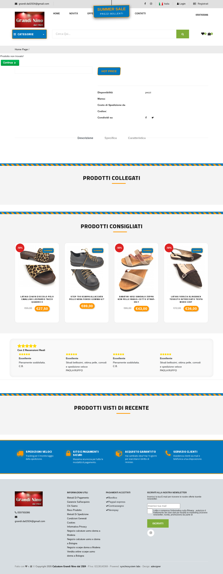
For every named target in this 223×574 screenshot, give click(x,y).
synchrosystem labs (130, 566)
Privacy (190, 510)
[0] (202, 34)
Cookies (71, 522)
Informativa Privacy (77, 526)
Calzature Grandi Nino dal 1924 (69, 566)
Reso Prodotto (74, 510)
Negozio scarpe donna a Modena (83, 547)
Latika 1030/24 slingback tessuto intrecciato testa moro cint (186, 299)
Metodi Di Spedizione (78, 514)
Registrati (202, 3)
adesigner (156, 566)
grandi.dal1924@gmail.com (34, 3)
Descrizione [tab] (85, 138)
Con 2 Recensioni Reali (31, 350)
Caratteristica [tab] (137, 138)
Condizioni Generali (77, 518)
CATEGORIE (25, 34)
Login (182, 3)
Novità (73, 13)
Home (56, 13)
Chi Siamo (72, 506)
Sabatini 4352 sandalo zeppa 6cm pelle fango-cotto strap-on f (136, 299)
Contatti (140, 13)
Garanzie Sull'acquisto (78, 502)
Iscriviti (157, 523)
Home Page (21, 49)
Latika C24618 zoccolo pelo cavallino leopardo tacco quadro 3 (37, 299)
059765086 (23, 512)
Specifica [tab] (111, 138)
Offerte (92, 13)
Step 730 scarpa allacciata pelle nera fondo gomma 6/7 (86, 298)
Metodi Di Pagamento (78, 497)
